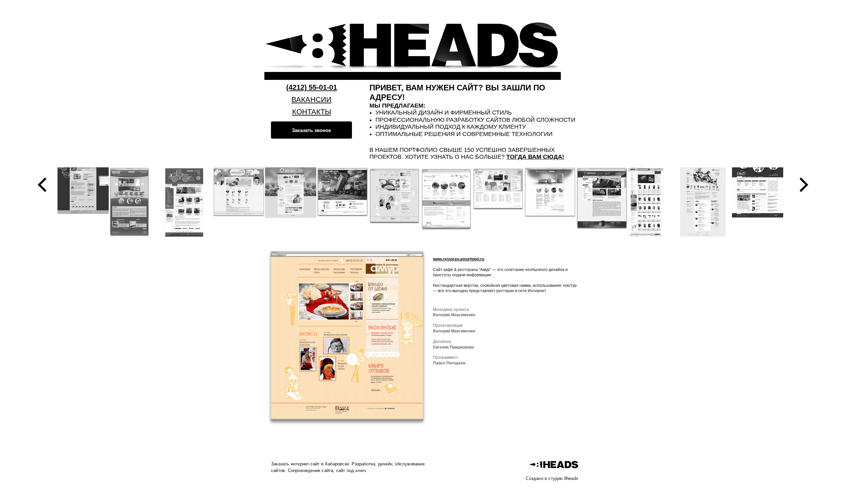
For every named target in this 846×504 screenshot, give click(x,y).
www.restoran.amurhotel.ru (458, 259)
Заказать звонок (311, 130)
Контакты (311, 112)
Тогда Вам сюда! (535, 156)
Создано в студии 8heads (552, 478)
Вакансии (311, 99)
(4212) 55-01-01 (311, 87)
